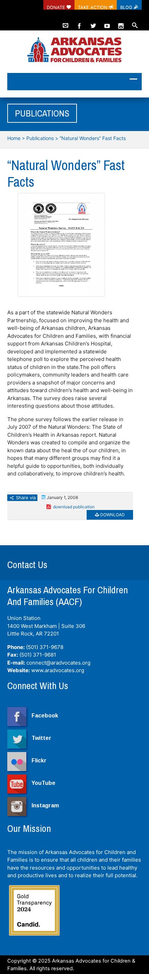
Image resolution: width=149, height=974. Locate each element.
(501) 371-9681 (37, 654)
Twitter (41, 738)
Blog (127, 7)
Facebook (45, 715)
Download (112, 514)
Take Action (93, 7)
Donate (57, 7)
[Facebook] (79, 23)
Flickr (39, 760)
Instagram (45, 805)
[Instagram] (121, 23)
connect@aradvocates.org (58, 662)
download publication (74, 506)
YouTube (43, 783)
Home (13, 138)
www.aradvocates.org (57, 670)
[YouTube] (107, 23)
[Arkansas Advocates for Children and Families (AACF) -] (74, 50)
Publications (40, 138)
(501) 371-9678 (44, 647)
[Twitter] (93, 23)
